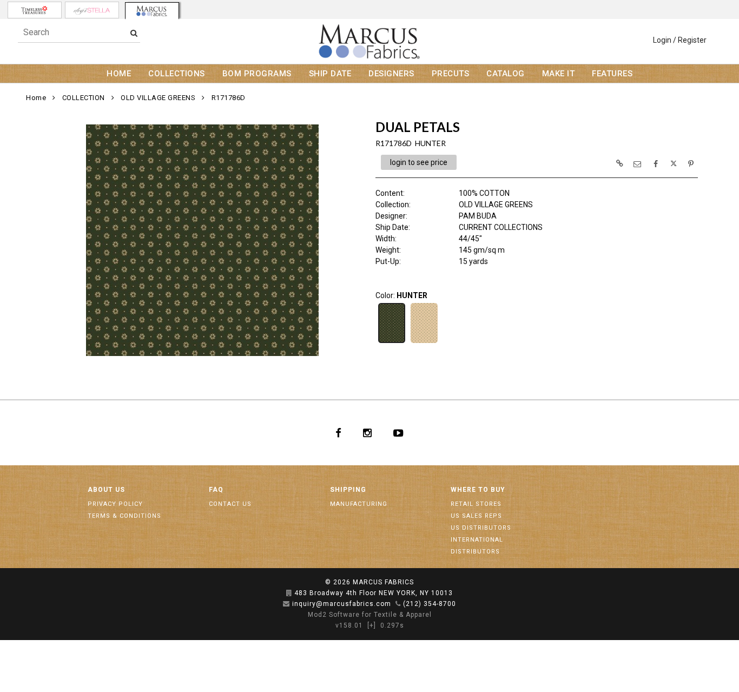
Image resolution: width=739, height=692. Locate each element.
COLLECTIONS (176, 73)
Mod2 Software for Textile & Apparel (370, 614)
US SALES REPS (476, 515)
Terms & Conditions (124, 515)
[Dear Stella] (92, 10)
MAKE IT (558, 73)
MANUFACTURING (358, 504)
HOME (119, 73)
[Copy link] (619, 163)
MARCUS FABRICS (383, 582)
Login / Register (680, 40)
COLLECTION (83, 98)
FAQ (216, 489)
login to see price (418, 162)
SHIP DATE (330, 73)
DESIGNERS (391, 73)
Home (36, 98)
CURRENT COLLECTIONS (501, 227)
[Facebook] (338, 433)
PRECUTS (451, 73)
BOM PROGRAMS (257, 73)
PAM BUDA (478, 216)
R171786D (229, 98)
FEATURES (612, 73)
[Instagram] (367, 433)
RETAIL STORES (476, 504)
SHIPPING (348, 489)
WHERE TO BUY (478, 489)
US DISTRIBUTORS (481, 527)
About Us (106, 489)
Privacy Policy (115, 504)
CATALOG (505, 73)
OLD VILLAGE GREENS (158, 98)
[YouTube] (398, 433)
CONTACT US (230, 504)
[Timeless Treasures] (35, 10)
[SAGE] (424, 342)
